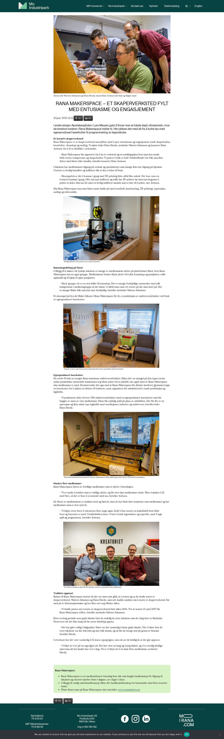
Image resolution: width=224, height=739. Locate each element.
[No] (220, 734)
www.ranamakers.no (129, 689)
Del (79, 118)
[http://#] (187, 6)
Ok (186, 734)
